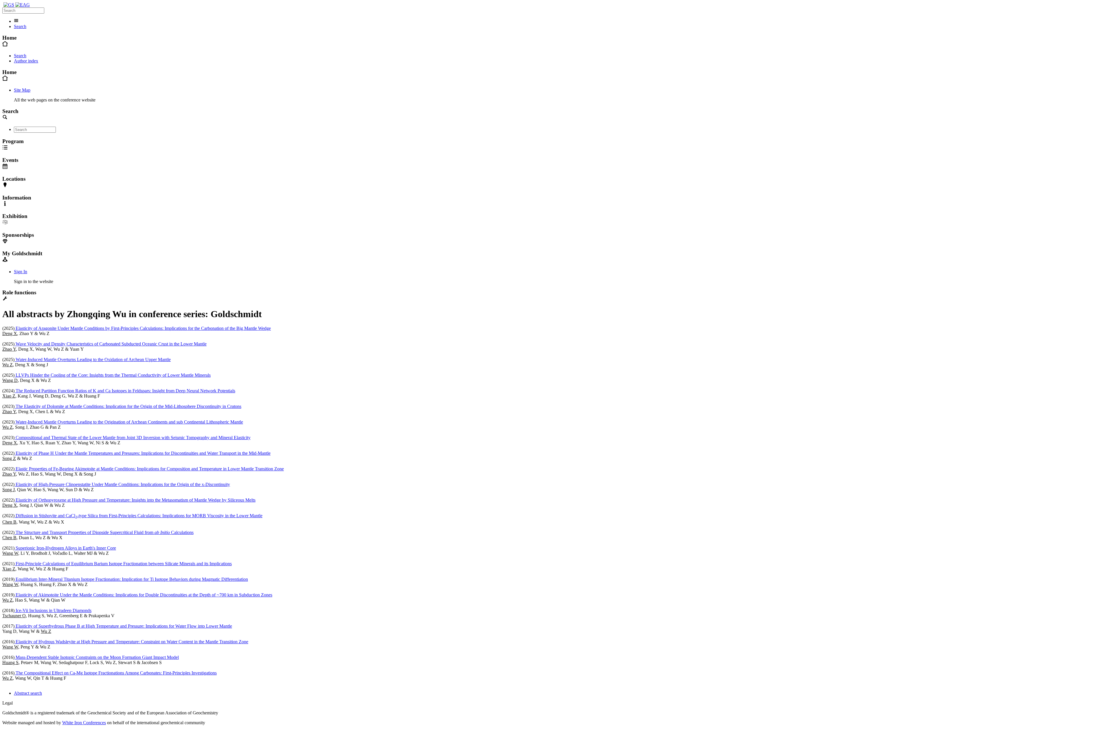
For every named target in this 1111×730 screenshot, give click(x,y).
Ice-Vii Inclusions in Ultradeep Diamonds (52, 610)
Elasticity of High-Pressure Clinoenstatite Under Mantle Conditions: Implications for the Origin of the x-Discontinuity (122, 484)
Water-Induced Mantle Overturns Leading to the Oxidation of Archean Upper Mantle (92, 359)
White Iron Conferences (84, 722)
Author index (26, 60)
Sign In (20, 271)
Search (20, 26)
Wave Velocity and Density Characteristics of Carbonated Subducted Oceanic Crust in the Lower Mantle (110, 343)
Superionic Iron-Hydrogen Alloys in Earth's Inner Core (65, 548)
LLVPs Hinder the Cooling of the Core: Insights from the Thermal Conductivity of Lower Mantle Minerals (112, 375)
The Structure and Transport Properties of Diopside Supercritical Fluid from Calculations (104, 532)
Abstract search (28, 693)
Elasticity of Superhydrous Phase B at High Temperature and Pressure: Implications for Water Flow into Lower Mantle (123, 626)
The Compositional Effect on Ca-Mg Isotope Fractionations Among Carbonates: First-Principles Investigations (115, 672)
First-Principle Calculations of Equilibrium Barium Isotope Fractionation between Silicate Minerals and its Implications (123, 563)
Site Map (22, 90)
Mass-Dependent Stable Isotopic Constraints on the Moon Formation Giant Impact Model (96, 657)
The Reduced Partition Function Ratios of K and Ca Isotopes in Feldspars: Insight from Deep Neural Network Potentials (124, 390)
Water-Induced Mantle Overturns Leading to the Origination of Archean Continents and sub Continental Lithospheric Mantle (128, 421)
